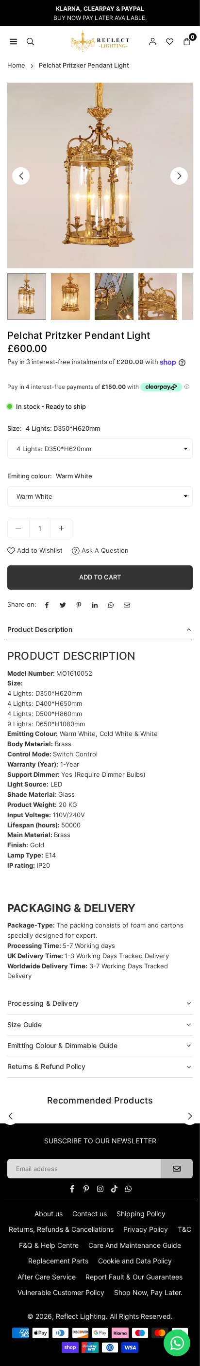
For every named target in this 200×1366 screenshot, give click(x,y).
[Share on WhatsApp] (111, 604)
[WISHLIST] (169, 41)
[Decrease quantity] (18, 528)
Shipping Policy (141, 1213)
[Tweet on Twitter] (63, 604)
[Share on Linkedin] (95, 604)
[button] (179, 176)
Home (16, 65)
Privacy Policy (145, 1229)
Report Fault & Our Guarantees (134, 1277)
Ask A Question (104, 550)
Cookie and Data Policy (135, 1261)
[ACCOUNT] (152, 41)
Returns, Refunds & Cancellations (61, 1229)
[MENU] (13, 41)
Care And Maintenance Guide (134, 1245)
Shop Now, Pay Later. (148, 1292)
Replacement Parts (58, 1261)
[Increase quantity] (61, 528)
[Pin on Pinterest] (79, 604)
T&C (184, 1229)
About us (48, 1213)
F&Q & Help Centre (49, 1245)
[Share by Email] (127, 604)
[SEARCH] (30, 41)
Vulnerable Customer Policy (60, 1292)
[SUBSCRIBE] (177, 1168)
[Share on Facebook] (47, 604)
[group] (100, 175)
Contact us (89, 1213)
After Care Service (46, 1277)
